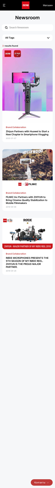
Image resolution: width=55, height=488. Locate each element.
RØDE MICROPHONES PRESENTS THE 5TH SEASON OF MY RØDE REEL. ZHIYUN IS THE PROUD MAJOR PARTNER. (27, 262)
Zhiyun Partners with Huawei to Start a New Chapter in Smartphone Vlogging (27, 133)
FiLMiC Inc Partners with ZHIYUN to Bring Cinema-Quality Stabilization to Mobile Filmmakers (26, 200)
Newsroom (27, 17)
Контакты (39, 482)
